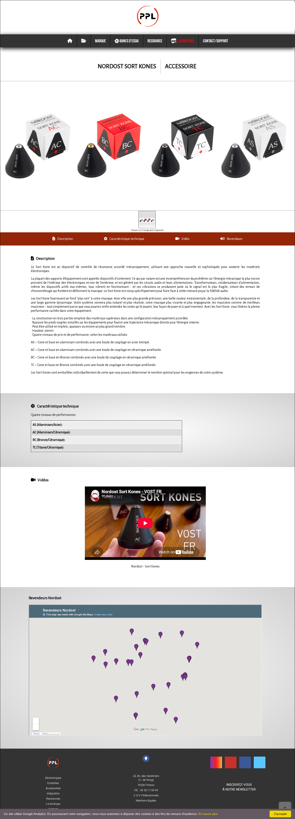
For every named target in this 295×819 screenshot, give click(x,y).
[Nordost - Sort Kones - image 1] (147, 219)
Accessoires (53, 788)
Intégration (53, 793)
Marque (100, 40)
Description (65, 239)
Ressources (53, 799)
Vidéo (185, 239)
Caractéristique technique (126, 239)
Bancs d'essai (129, 40)
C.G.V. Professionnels (146, 795)
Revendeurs (235, 239)
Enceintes (53, 783)
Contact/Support (215, 40)
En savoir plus (208, 814)
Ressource (155, 40)
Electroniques (53, 778)
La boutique (185, 40)
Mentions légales (146, 801)
